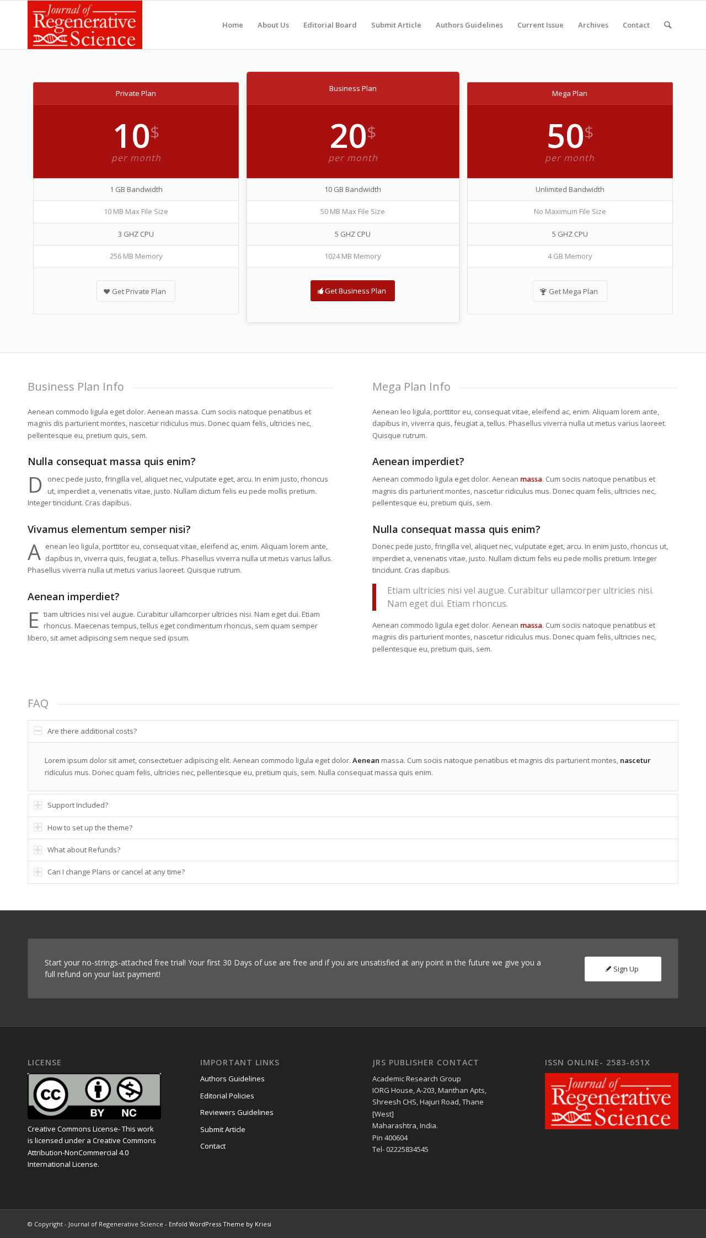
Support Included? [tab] (77, 805)
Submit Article (222, 1129)
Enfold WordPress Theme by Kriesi (220, 1224)
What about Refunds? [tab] (83, 850)
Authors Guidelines (232, 1079)
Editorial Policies (227, 1096)
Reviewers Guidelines (237, 1112)
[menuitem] (232, 25)
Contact (213, 1146)
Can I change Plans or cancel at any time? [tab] (116, 872)
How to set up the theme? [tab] (89, 828)
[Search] (667, 25)
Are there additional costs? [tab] (92, 731)
